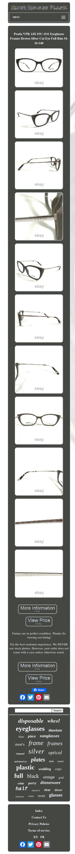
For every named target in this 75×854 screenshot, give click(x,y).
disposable (30, 721)
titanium (55, 730)
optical (55, 752)
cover (61, 761)
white (21, 783)
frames (55, 743)
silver (36, 751)
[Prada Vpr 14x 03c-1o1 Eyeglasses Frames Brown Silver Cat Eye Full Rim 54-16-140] (39, 68)
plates (38, 759)
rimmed (20, 753)
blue (21, 736)
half (22, 789)
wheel (53, 720)
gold (61, 777)
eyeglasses (30, 728)
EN (36, 837)
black (33, 775)
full (18, 775)
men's (20, 744)
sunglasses (49, 735)
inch (51, 761)
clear (47, 790)
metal (41, 796)
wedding (45, 769)
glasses (55, 795)
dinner (58, 790)
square (36, 790)
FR (42, 837)
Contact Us (39, 817)
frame (36, 742)
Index (39, 810)
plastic (25, 767)
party (32, 783)
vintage (49, 777)
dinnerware (50, 782)
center (31, 796)
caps (58, 769)
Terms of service (39, 830)
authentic (20, 762)
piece (32, 736)
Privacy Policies (39, 824)
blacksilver (20, 797)
